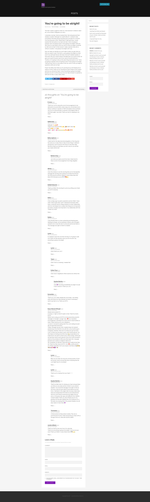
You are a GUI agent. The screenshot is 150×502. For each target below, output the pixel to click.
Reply (49, 116)
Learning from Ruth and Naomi (97, 31)
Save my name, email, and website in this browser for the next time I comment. (64, 479)
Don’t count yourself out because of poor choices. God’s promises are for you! (98, 35)
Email (46, 466)
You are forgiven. (94, 41)
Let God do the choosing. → (79, 89)
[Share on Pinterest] (69, 79)
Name (46, 459)
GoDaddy (86, 496)
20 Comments (62, 26)
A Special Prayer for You (96, 39)
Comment (47, 445)
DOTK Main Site (105, 4)
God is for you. (93, 29)
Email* (91, 82)
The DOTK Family (55, 26)
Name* (91, 76)
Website (47, 472)
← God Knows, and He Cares (48, 89)
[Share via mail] (73, 79)
